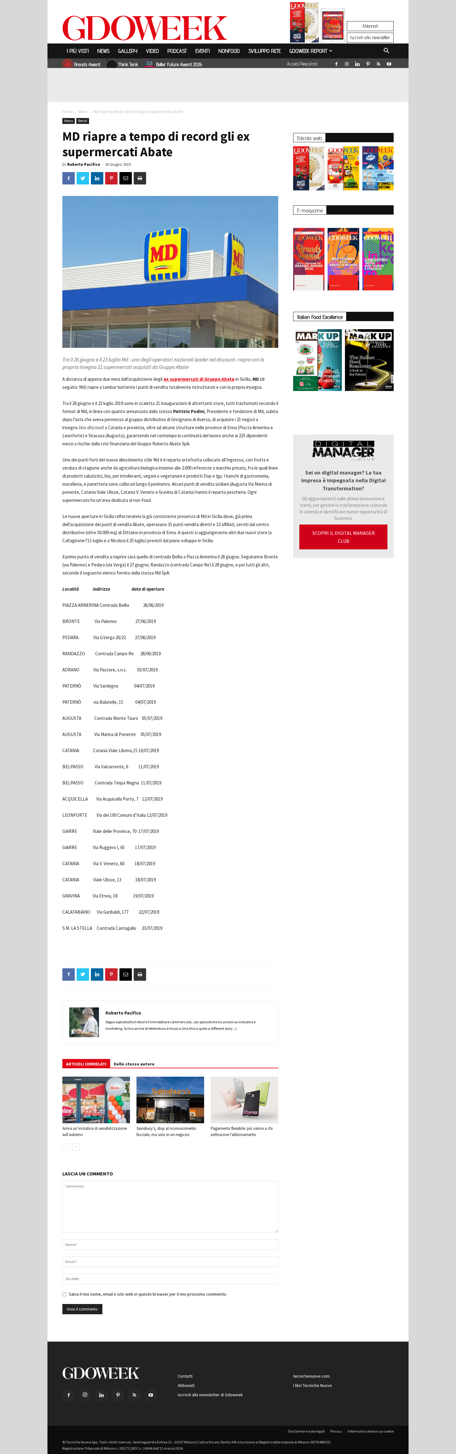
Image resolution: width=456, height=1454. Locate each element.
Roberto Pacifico (83, 164)
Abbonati (370, 26)
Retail (82, 120)
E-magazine (310, 210)
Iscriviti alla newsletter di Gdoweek (210, 1394)
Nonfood (229, 51)
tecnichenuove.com (311, 1376)
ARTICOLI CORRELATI (86, 1064)
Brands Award (87, 64)
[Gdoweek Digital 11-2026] (333, 34)
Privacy (336, 1431)
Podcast (177, 51)
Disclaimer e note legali (306, 1431)
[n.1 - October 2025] (317, 361)
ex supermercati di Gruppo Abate (199, 379)
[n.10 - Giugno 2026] (378, 169)
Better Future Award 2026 (179, 64)
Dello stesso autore (134, 1064)
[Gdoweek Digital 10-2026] (343, 256)
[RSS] (378, 62)
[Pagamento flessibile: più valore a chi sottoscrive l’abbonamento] (244, 1100)
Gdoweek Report (308, 51)
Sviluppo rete (264, 51)
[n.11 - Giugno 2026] (343, 169)
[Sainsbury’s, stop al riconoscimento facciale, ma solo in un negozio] (170, 1100)
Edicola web (309, 138)
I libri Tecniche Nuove (312, 1385)
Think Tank (128, 64)
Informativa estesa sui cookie (371, 1431)
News (103, 51)
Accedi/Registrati (302, 64)
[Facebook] (336, 62)
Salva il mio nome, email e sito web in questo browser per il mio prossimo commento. (148, 1294)
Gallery (127, 51)
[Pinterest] (368, 62)
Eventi (202, 51)
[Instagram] (346, 62)
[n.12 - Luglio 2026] (304, 24)
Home (67, 111)
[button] (386, 51)
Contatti (185, 1376)
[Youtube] (389, 62)
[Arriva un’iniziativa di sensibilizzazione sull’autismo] (96, 1100)
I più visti (78, 51)
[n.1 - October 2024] (369, 361)
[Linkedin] (357, 62)
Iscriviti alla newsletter (370, 37)
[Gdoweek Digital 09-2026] (378, 256)
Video (152, 51)
